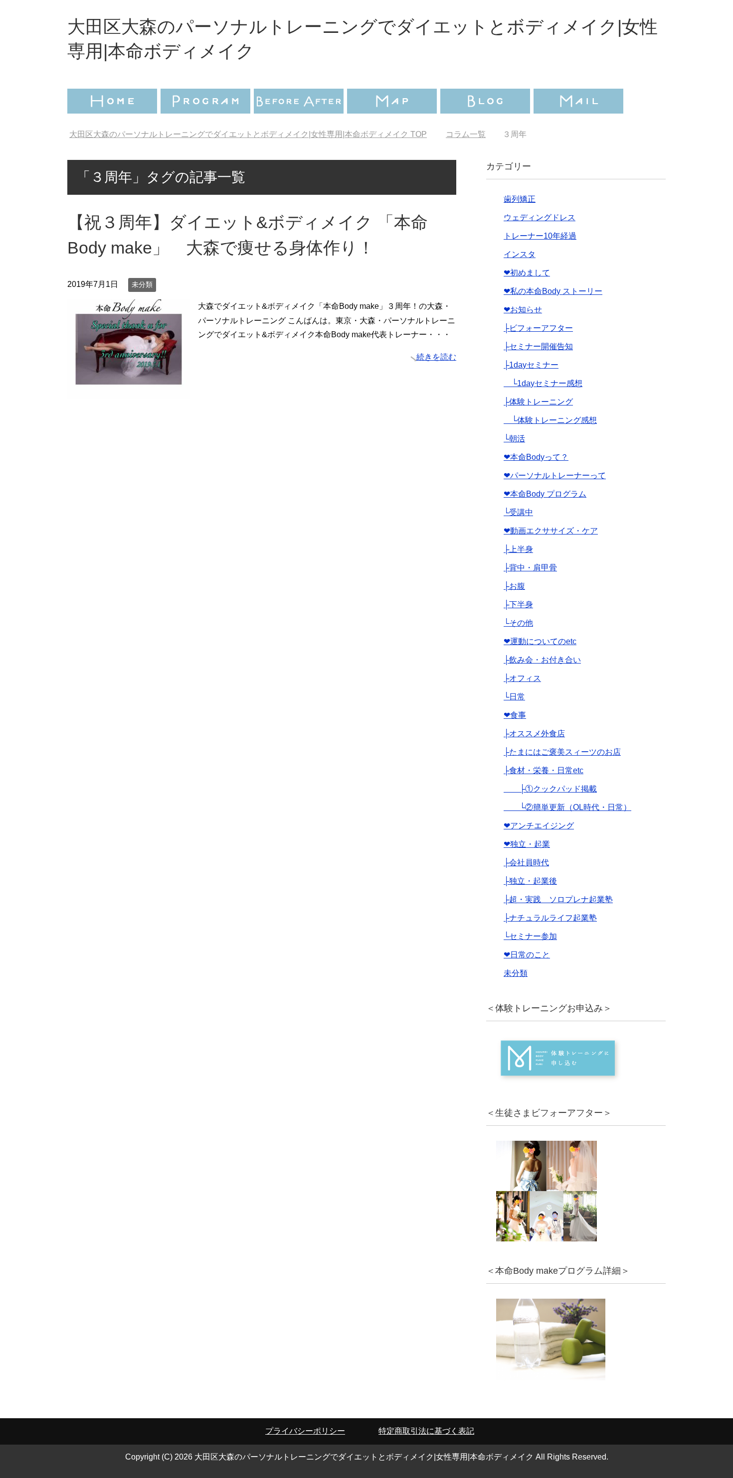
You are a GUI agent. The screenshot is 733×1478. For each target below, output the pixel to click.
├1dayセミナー (531, 365)
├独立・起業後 (530, 881)
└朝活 (514, 438)
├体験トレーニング (538, 402)
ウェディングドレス (539, 217)
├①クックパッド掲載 (550, 789)
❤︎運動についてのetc (540, 641)
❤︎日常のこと (527, 954)
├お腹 (514, 586)
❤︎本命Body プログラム (545, 494)
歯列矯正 (520, 199)
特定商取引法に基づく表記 (426, 1431)
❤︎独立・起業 (527, 844)
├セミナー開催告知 (538, 346)
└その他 (518, 623)
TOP (248, 134)
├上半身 (518, 549)
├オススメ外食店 (534, 733)
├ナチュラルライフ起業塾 (550, 918)
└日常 (514, 696)
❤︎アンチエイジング (539, 825)
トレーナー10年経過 (540, 236)
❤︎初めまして (527, 273)
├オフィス (522, 678)
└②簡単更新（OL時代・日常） (567, 807)
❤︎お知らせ (523, 309)
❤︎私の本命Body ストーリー (553, 291)
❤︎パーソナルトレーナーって (555, 475)
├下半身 (518, 604)
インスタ (520, 254)
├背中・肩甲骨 (530, 567)
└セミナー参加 (530, 936)
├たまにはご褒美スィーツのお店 (562, 752)
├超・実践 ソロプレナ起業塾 (558, 899)
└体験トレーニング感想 (550, 420)
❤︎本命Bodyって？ (536, 457)
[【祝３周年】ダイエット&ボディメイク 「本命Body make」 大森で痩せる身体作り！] (128, 391)
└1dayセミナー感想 (543, 383)
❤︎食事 (515, 715)
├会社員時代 (526, 862)
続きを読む (436, 357)
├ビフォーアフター (538, 328)
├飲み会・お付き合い (542, 660)
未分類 (142, 284)
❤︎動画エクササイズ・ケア (551, 531)
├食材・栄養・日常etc (543, 770)
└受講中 (518, 512)
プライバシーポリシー (305, 1431)
